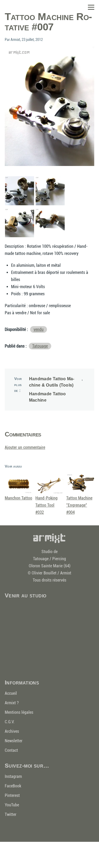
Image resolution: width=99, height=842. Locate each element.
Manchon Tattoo (18, 498)
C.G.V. (10, 721)
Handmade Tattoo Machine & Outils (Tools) (51, 382)
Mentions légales (19, 712)
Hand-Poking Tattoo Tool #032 (46, 505)
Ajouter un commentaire (25, 447)
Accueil (11, 693)
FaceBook (13, 785)
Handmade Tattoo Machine (47, 397)
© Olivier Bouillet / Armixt (49, 572)
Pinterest (12, 795)
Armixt (49, 538)
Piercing (59, 558)
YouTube (12, 804)
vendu (39, 329)
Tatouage (40, 346)
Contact (11, 750)
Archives (12, 731)
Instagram (13, 776)
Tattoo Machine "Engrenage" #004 (79, 505)
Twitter (10, 814)
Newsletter (13, 740)
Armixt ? (12, 702)
